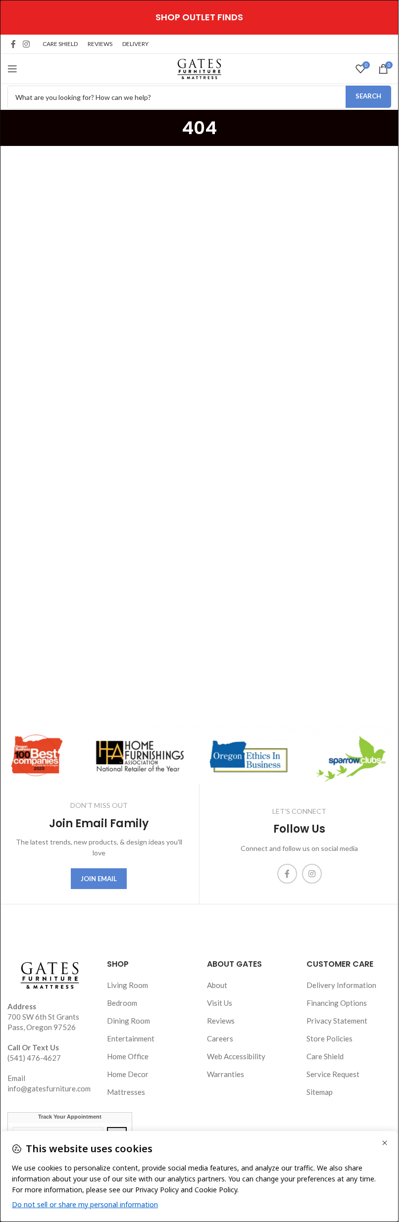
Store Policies (329, 1038)
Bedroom (122, 1002)
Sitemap (319, 1091)
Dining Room (128, 1020)
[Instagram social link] (26, 44)
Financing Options (336, 1002)
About (217, 985)
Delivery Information (341, 985)
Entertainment (130, 1038)
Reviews (221, 1020)
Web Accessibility (236, 1056)
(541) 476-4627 (34, 1057)
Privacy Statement (336, 1020)
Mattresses (126, 1091)
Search (368, 96)
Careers (220, 1038)
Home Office (128, 1056)
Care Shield (325, 1056)
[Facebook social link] (13, 44)
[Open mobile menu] (12, 69)
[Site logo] (199, 67)
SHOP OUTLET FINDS (199, 17)
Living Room (127, 985)
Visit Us (219, 1002)
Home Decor (128, 1074)
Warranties (225, 1074)
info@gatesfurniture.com (49, 1088)
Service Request (332, 1074)
